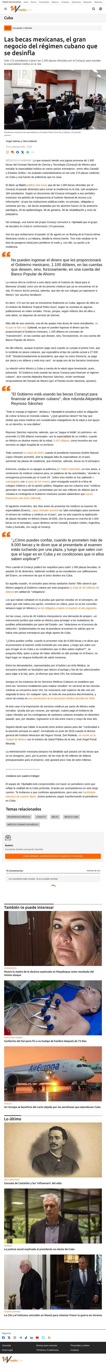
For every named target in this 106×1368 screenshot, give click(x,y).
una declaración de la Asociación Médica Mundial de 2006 (61, 698)
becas (55, 817)
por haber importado (68, 469)
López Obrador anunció (45, 510)
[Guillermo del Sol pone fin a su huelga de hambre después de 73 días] (53, 1007)
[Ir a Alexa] (44, 1337)
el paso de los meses (37, 481)
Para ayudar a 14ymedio (22, 28)
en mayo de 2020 (33, 452)
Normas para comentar (46, 1345)
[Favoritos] (7, 152)
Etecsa (33, 2)
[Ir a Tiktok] (26, 1337)
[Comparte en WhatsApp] (27, 152)
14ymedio (6, 1345)
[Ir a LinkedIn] (32, 1337)
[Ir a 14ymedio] (21, 8)
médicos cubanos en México (22, 824)
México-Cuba (71, 817)
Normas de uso (93, 870)
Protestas (65, 2)
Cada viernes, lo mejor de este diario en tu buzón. (53, 856)
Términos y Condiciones (47, 1350)
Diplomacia (76, 2)
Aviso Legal (7, 1350)
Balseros (55, 2)
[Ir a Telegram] (21, 1337)
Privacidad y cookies (80, 1345)
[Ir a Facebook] (4, 1337)
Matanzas (98, 2)
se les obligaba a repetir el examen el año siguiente (66, 608)
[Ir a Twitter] (10, 1337)
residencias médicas (18, 817)
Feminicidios (44, 2)
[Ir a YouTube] (38, 1337)
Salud (26, 2)
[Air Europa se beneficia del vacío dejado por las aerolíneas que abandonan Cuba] (53, 1073)
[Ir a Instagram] (15, 1337)
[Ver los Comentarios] (12, 152)
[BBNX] (12, 1359)
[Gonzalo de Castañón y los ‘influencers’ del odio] (53, 1150)
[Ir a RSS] (50, 1337)
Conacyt (41, 817)
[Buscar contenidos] (93, 9)
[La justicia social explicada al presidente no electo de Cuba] (53, 1216)
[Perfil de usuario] (100, 8)
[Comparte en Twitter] (22, 152)
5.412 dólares (61, 440)
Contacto (75, 1350)
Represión (87, 2)
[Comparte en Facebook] (17, 152)
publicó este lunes (37, 185)
